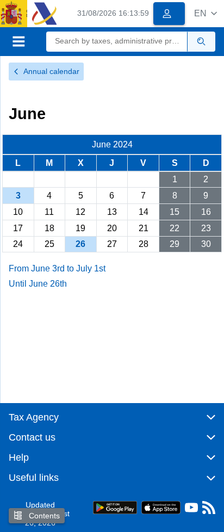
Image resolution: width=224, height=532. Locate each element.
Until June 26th (38, 283)
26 (80, 244)
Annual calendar (51, 71)
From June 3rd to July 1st (57, 268)
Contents (43, 515)
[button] (205, 13)
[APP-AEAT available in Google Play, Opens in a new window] (115, 506)
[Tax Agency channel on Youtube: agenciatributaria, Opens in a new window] (191, 510)
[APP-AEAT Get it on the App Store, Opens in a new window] (161, 506)
